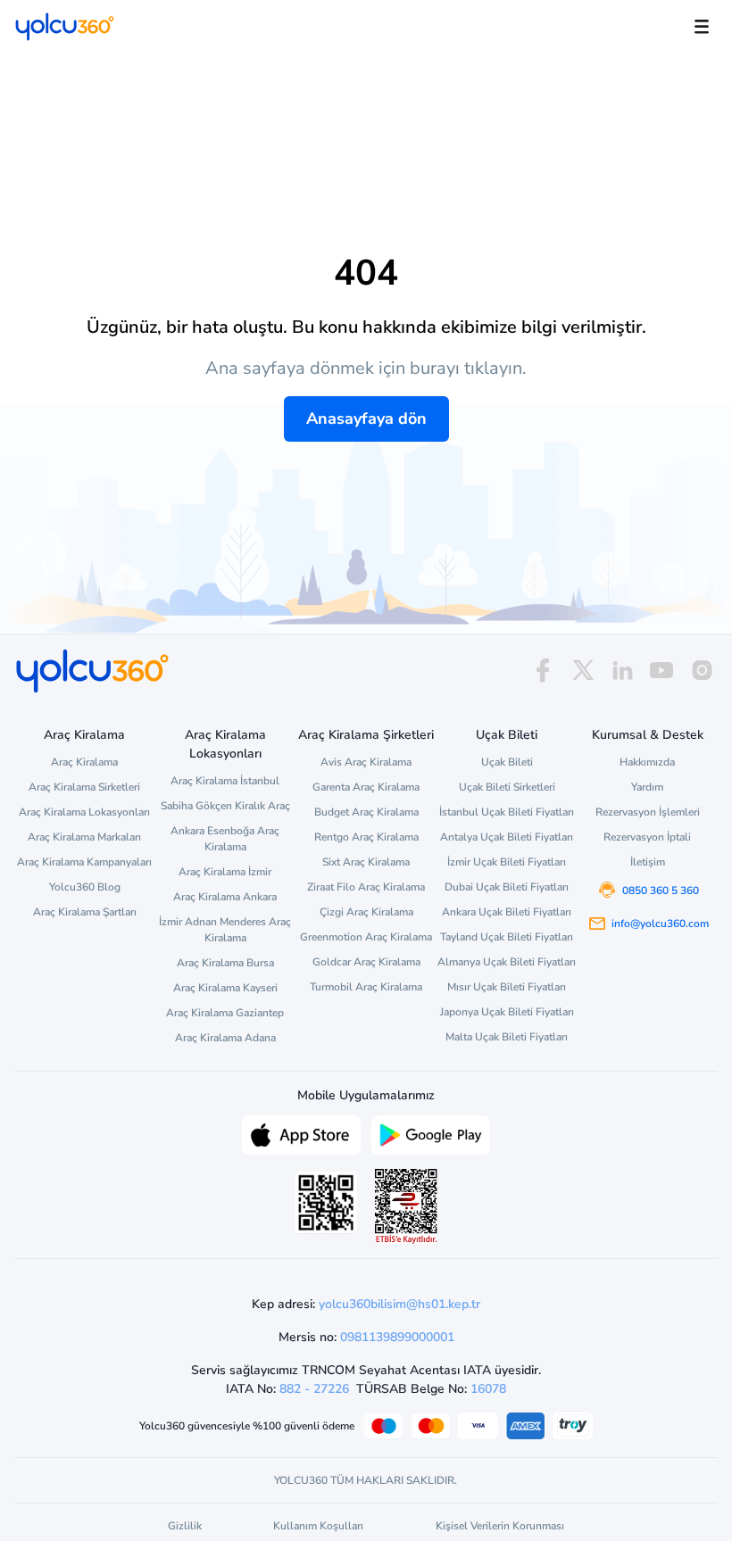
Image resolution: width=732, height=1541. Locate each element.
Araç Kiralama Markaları (84, 837)
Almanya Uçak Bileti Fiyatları (506, 962)
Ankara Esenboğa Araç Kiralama (225, 839)
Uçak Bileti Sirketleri (507, 787)
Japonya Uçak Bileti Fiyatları (507, 1012)
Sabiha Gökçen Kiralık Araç (225, 806)
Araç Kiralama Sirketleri (84, 787)
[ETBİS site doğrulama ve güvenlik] (406, 1206)
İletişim (647, 862)
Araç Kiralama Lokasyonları (84, 812)
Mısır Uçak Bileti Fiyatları (506, 987)
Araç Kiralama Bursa (225, 963)
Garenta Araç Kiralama (366, 787)
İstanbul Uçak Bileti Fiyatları (506, 812)
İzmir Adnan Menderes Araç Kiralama (225, 930)
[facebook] (543, 670)
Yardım (647, 787)
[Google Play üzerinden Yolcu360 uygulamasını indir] (430, 1133)
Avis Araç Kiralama (366, 762)
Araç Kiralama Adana (225, 1038)
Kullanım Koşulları (318, 1526)
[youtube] (661, 670)
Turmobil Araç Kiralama (366, 987)
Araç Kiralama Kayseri (225, 988)
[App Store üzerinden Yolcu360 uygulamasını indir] (301, 1133)
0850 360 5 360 (660, 890)
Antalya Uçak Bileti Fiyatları (506, 837)
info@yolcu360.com (660, 923)
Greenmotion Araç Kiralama (366, 937)
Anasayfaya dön (366, 418)
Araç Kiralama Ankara (225, 897)
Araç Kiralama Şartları (85, 912)
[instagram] (702, 670)
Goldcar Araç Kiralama (366, 962)
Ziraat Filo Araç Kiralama (366, 887)
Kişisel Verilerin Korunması (500, 1526)
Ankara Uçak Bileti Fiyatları (506, 912)
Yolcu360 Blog (85, 887)
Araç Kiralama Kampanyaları (84, 862)
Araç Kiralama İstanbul (225, 781)
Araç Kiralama (84, 762)
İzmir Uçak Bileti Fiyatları (506, 862)
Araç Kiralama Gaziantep (225, 1013)
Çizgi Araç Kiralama (366, 912)
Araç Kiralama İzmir (225, 872)
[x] (583, 670)
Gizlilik (185, 1526)
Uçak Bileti (507, 762)
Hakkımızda (647, 762)
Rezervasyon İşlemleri (647, 812)
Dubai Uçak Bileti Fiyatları (507, 887)
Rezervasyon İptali (647, 837)
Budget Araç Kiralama (366, 812)
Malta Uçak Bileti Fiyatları (506, 1037)
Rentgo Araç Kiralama (366, 837)
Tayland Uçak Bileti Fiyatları (506, 937)
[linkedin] (622, 670)
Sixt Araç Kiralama (366, 862)
